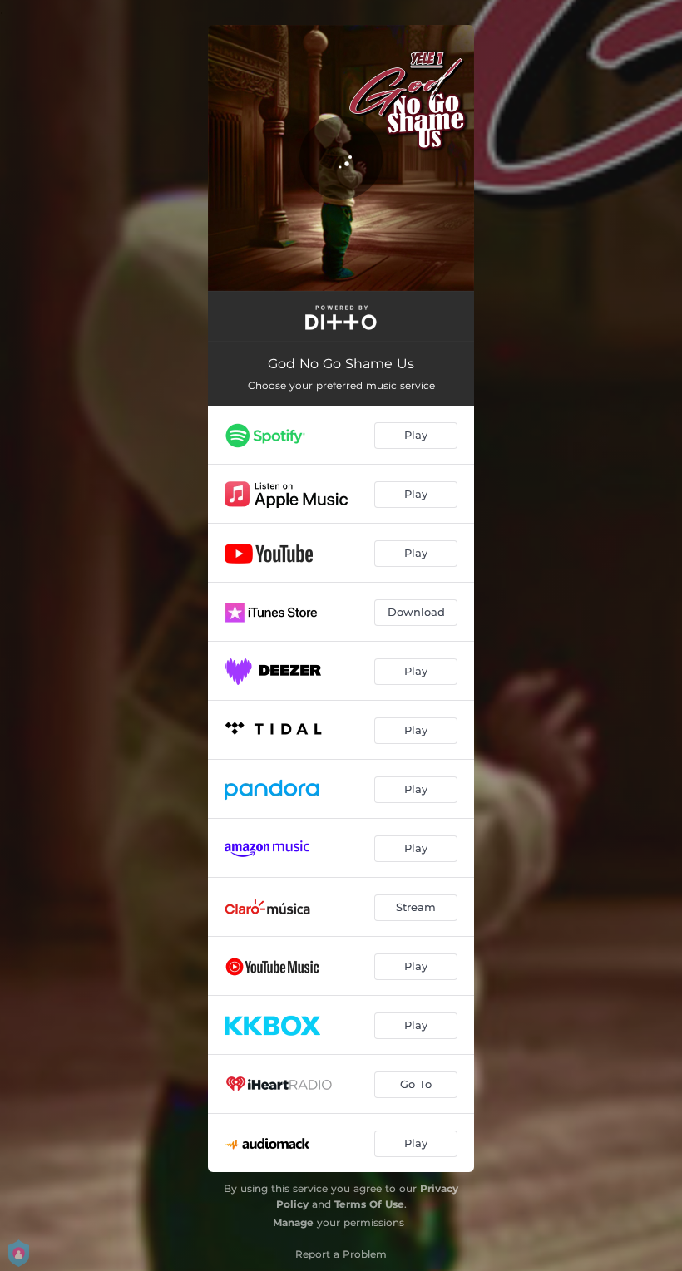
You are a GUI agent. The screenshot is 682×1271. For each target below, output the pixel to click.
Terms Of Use (369, 1204)
